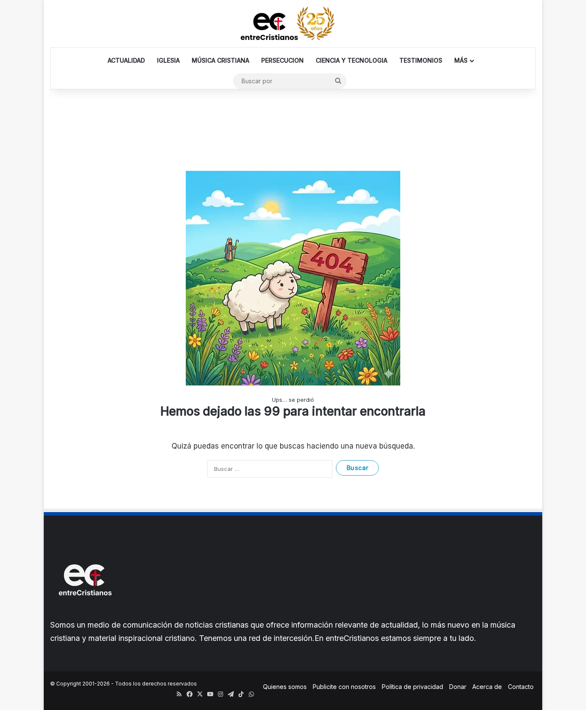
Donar (457, 686)
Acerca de (487, 686)
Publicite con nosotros (344, 686)
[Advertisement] (293, 117)
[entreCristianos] (84, 614)
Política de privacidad (412, 686)
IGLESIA (168, 60)
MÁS (461, 60)
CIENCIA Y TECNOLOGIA (351, 60)
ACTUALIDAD (126, 60)
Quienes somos (285, 686)
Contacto (521, 686)
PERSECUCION (282, 60)
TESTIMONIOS (420, 60)
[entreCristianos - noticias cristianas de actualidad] (293, 23)
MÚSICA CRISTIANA (220, 60)
